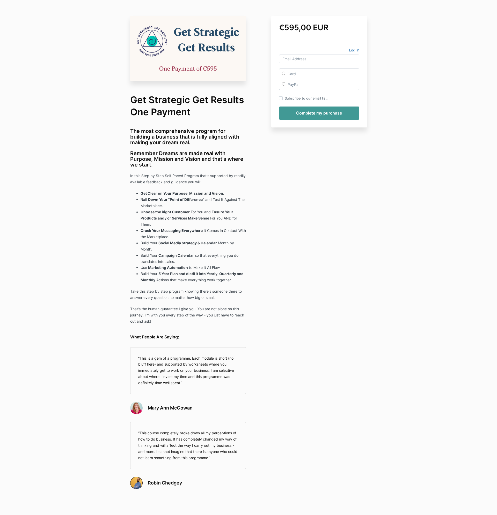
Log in (354, 50)
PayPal (293, 84)
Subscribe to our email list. (306, 98)
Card (291, 74)
